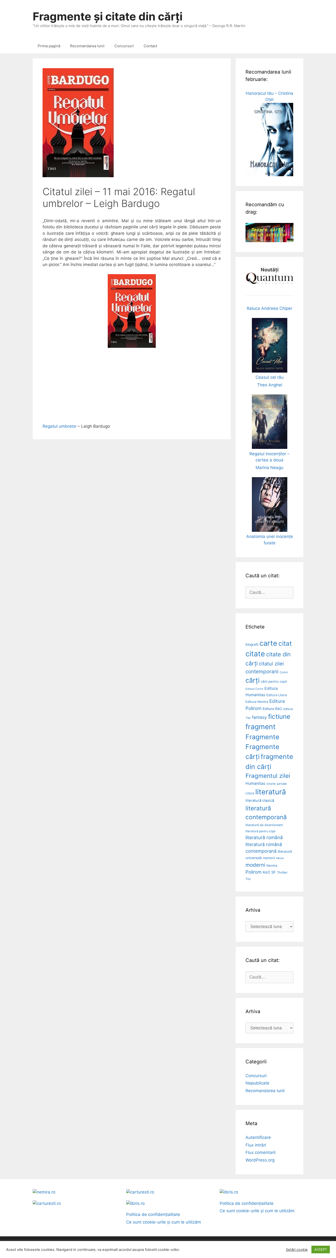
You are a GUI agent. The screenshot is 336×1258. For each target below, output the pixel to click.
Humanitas (255, 783)
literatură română (264, 837)
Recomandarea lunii (87, 46)
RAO (266, 872)
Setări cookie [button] (297, 1249)
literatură (270, 791)
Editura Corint (254, 689)
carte (268, 643)
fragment (260, 727)
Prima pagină (49, 46)
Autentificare (258, 1137)
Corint (284, 672)
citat (285, 643)
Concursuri (124, 46)
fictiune (279, 716)
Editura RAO (272, 709)
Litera (249, 793)
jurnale (282, 784)
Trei (248, 879)
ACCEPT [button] (320, 1249)
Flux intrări (255, 1145)
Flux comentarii (260, 1152)
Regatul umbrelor (59, 426)
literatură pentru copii (260, 831)
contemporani (261, 671)
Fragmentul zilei (267, 775)
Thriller (282, 872)
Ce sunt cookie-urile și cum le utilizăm (163, 1222)
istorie (270, 784)
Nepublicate (257, 1083)
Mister (280, 858)
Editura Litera (276, 695)
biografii (251, 644)
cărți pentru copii (274, 681)
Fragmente (262, 737)
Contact (150, 46)
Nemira (271, 865)
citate (255, 653)
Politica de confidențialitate (153, 1214)
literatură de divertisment (264, 825)
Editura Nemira (256, 702)
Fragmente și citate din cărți (108, 16)
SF (273, 872)
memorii (269, 858)
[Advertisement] (132, 388)
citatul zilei (271, 663)
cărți (252, 680)
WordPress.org (260, 1160)
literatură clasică (259, 800)
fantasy (259, 717)
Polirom (253, 872)
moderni (255, 865)
